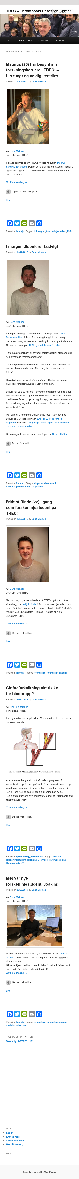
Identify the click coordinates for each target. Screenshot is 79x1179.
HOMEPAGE (44, 40)
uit (24, 1025)
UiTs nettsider (59, 434)
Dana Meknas (39, 81)
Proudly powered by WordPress (39, 1172)
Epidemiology (23, 856)
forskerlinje (40, 672)
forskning (32, 859)
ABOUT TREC (26, 40)
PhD (69, 231)
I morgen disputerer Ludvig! (32, 246)
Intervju (20, 231)
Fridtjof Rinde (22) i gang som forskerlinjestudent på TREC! (31, 507)
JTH (23, 863)
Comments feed (15, 1140)
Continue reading (16, 182)
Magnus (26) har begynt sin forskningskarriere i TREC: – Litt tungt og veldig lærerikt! (32, 69)
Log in (9, 1133)
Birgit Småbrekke (19, 706)
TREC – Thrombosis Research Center (38, 10)
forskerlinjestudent (56, 231)
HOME (10, 40)
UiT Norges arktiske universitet (44, 345)
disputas (38, 483)
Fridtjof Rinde (29, 604)
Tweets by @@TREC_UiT (19, 1041)
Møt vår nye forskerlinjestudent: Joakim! (32, 881)
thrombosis (37, 856)
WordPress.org (14, 1144)
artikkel (57, 856)
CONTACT (61, 40)
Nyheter (20, 483)
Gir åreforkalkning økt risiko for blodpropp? (32, 690)
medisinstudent (14, 1025)
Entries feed (13, 1136)
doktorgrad (39, 231)
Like (8, 200)
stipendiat (38, 486)
